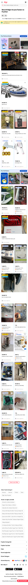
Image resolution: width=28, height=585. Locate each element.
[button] (2, 2)
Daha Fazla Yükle (14, 482)
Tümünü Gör (23, 36)
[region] (14, 43)
